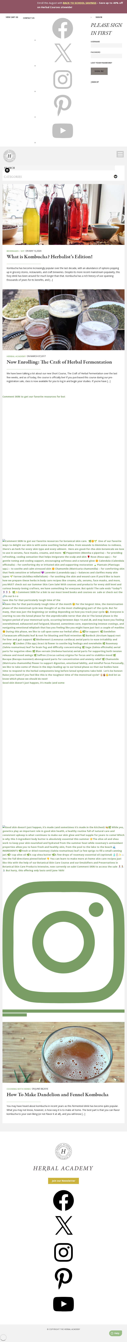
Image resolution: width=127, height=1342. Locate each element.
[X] (62, 65)
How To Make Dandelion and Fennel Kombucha (57, 1094)
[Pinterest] (63, 1289)
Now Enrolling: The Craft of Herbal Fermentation (59, 362)
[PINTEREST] (62, 117)
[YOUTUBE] (62, 142)
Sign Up (95, 82)
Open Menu (120, 154)
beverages (13, 250)
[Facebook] (63, 1212)
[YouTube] (63, 1315)
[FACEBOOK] (62, 40)
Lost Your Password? (101, 63)
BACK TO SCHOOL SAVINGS (79, 2)
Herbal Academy (16, 356)
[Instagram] (63, 1263)
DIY (22, 250)
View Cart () (12, 17)
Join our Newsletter (63, 1180)
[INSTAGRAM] (62, 91)
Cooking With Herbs (19, 1088)
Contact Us (28, 18)
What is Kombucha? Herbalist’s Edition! (49, 257)
